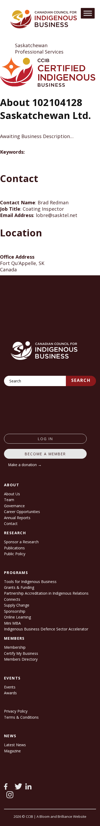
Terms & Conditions (21, 717)
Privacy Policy (15, 711)
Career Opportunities (22, 511)
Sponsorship (14, 611)
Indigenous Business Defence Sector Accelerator (46, 628)
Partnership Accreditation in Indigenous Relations (46, 593)
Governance (14, 505)
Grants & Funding (19, 587)
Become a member (45, 453)
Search (81, 380)
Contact (11, 523)
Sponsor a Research (21, 541)
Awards (10, 692)
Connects (12, 599)
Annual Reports (17, 517)
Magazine (12, 750)
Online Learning (17, 617)
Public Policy (14, 553)
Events (9, 687)
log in (45, 438)
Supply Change (16, 605)
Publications (14, 547)
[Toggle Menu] (87, 13)
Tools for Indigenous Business (30, 581)
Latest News (15, 744)
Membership (15, 647)
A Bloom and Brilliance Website (61, 816)
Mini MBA (12, 623)
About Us (12, 493)
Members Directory (21, 659)
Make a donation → (25, 464)
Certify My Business (21, 653)
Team (9, 499)
